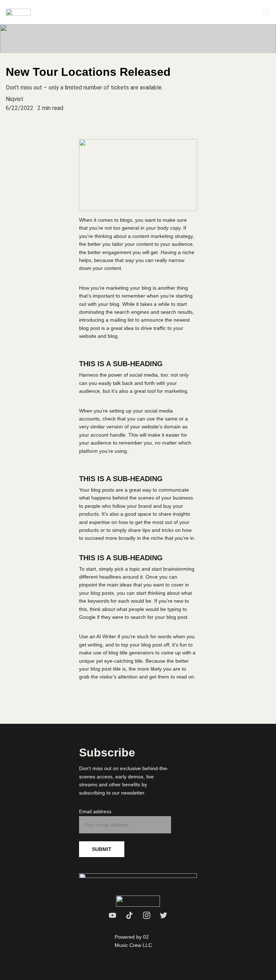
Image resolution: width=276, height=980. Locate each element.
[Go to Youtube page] (112, 915)
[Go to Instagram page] (146, 915)
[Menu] (266, 12)
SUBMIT (101, 849)
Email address (95, 811)
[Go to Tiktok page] (129, 915)
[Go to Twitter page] (163, 915)
